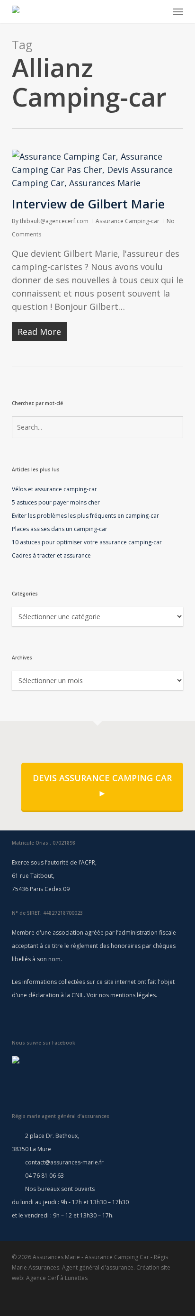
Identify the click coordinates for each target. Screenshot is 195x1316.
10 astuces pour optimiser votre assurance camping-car (87, 542)
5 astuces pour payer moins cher (56, 502)
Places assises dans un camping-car (59, 529)
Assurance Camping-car (128, 221)
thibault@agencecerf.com (54, 221)
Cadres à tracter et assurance (51, 555)
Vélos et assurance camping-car (54, 489)
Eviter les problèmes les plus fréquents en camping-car (85, 516)
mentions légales (133, 995)
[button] (178, 11)
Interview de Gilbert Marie (88, 203)
